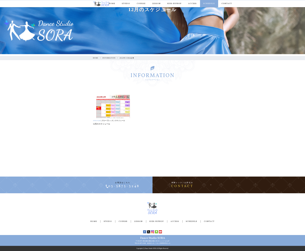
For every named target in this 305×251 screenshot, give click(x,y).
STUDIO (126, 4)
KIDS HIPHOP (174, 4)
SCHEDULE (209, 4)
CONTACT (226, 4)
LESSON (156, 4)
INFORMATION (109, 58)
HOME (112, 4)
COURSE (141, 4)
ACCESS (192, 4)
